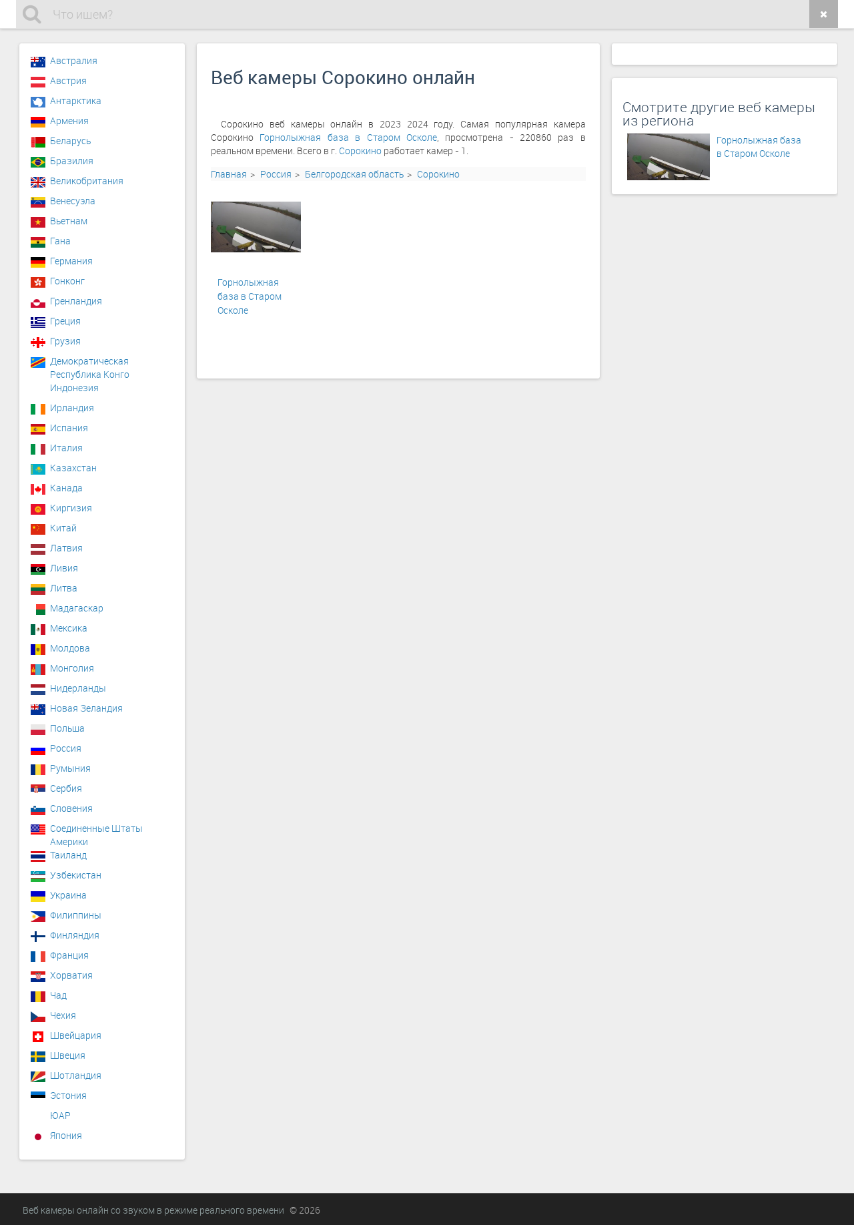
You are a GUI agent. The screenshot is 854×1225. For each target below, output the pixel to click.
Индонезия (74, 387)
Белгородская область (354, 174)
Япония (66, 1135)
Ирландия (72, 407)
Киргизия (71, 507)
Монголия (72, 668)
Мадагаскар (76, 607)
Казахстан (73, 467)
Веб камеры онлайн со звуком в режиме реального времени (153, 1210)
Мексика (68, 628)
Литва (63, 587)
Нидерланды (78, 688)
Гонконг (67, 280)
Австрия (68, 80)
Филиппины (75, 915)
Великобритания (86, 180)
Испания (69, 427)
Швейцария (75, 1035)
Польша (67, 728)
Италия (66, 447)
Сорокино (360, 150)
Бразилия (71, 160)
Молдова (70, 648)
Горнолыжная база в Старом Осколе (348, 137)
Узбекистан (75, 875)
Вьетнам (68, 220)
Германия (71, 260)
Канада (66, 487)
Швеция (67, 1055)
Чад (58, 995)
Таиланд (68, 854)
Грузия (65, 340)
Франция (69, 955)
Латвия (66, 547)
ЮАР (60, 1115)
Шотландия (75, 1075)
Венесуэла (72, 200)
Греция (65, 320)
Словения (71, 808)
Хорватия (71, 975)
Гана (60, 240)
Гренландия (76, 300)
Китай (63, 527)
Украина (68, 895)
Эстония (68, 1095)
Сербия (66, 788)
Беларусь (70, 140)
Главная (229, 174)
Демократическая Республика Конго (89, 364)
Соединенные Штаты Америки (96, 832)
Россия (276, 174)
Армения (69, 120)
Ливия (64, 567)
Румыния (70, 768)
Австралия (73, 60)
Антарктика (75, 100)
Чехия (63, 1015)
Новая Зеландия (86, 708)
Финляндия (74, 935)
